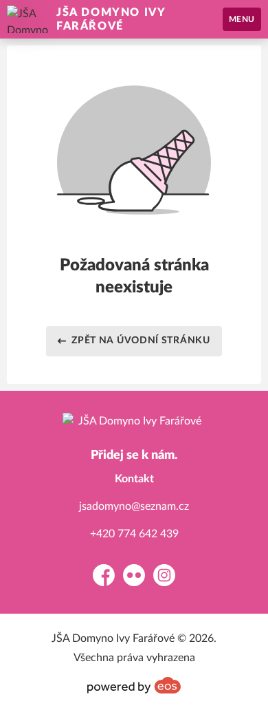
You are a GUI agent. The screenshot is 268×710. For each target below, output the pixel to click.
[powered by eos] (134, 685)
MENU (242, 19)
